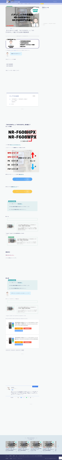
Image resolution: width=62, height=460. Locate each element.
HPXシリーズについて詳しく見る (22, 191)
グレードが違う (14, 100)
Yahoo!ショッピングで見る (19, 330)
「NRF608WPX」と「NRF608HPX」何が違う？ (19, 99)
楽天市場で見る (27, 328)
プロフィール (44, 8)
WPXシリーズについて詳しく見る (22, 179)
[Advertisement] (22, 84)
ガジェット (14, 458)
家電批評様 (15, 50)
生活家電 (10, 455)
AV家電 (11, 458)
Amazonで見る (19, 328)
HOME (6, 455)
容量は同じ (14, 101)
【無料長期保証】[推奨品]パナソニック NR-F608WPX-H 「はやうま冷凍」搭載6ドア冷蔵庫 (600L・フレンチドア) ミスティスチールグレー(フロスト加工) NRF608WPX (26, 324)
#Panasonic (13, 350)
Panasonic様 (11, 50)
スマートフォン (20, 458)
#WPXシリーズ (18, 350)
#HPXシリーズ (8, 350)
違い (12, 28)
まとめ (12, 104)
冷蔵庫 (14, 455)
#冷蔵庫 (22, 350)
